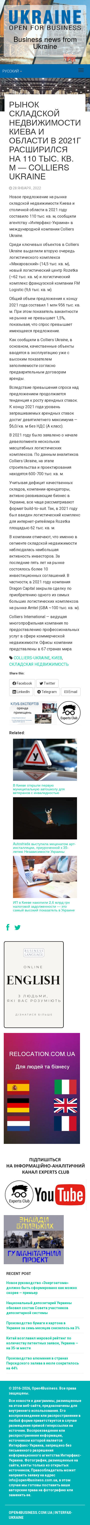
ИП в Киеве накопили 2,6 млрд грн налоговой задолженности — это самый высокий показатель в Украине (44, 906)
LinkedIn (23, 692)
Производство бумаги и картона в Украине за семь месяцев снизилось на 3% (43, 1325)
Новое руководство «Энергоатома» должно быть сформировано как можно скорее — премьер (41, 1288)
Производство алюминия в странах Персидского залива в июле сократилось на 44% (42, 1363)
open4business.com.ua (30, 1513)
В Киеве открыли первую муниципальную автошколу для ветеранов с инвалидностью (39, 789)
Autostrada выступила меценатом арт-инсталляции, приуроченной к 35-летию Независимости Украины (44, 847)
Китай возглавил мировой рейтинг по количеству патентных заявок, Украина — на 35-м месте (42, 1343)
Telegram (49, 692)
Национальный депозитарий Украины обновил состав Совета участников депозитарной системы (39, 1308)
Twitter (49, 683)
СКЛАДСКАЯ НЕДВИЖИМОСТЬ (39, 664)
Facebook (24, 683)
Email (72, 692)
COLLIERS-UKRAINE (32, 658)
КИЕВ (57, 658)
